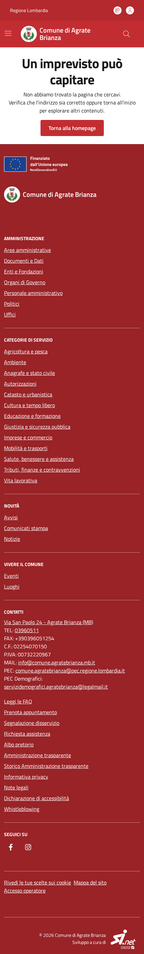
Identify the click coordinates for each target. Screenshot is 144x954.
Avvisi (11, 517)
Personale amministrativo (33, 293)
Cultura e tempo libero (29, 405)
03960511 (27, 630)
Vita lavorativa (20, 480)
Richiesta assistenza (27, 734)
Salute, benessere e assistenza (39, 459)
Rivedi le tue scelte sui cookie (37, 882)
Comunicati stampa (26, 528)
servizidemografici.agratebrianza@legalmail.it (56, 687)
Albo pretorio (18, 744)
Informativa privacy (26, 777)
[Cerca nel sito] (126, 34)
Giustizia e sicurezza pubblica (37, 427)
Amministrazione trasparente (37, 755)
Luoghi (11, 586)
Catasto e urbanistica (28, 394)
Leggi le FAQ (18, 701)
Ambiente (15, 362)
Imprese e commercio (28, 437)
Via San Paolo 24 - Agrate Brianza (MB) (48, 622)
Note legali (16, 787)
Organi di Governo (24, 282)
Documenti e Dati (24, 261)
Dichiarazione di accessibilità (36, 798)
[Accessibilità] (117, 10)
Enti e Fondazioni (23, 271)
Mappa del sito (90, 882)
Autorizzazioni (20, 384)
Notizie (12, 539)
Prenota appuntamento (30, 712)
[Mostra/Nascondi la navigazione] (8, 33)
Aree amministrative (27, 250)
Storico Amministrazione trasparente (46, 766)
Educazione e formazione (32, 416)
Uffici (10, 314)
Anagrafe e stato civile (29, 373)
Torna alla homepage (72, 128)
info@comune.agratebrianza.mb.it (56, 662)
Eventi (11, 576)
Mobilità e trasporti (26, 448)
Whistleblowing (21, 809)
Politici (11, 304)
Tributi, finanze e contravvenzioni (42, 470)
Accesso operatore (25, 890)
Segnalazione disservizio (31, 723)
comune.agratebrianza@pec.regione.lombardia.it (70, 670)
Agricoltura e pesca (26, 351)
